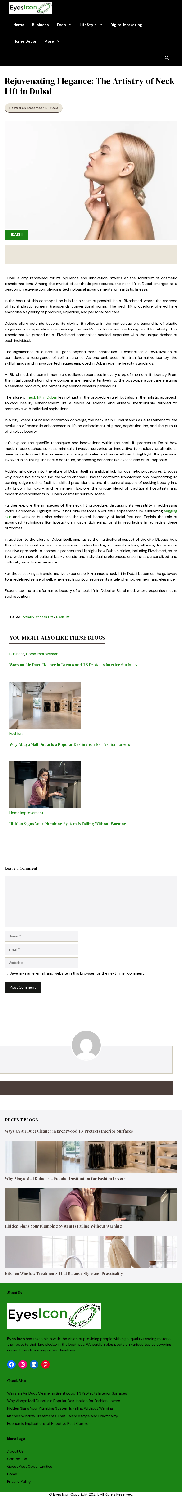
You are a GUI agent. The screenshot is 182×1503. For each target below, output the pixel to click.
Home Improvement (43, 653)
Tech (61, 24)
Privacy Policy (19, 1481)
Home (18, 24)
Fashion (16, 733)
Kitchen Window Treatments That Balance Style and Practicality (64, 1273)
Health (16, 234)
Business (40, 24)
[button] (167, 58)
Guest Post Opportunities (29, 1466)
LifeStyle (88, 24)
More (49, 41)
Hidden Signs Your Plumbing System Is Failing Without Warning (67, 824)
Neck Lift (63, 617)
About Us (15, 1451)
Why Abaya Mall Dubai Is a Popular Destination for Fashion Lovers (69, 744)
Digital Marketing (126, 24)
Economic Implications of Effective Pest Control (48, 1423)
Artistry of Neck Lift (38, 617)
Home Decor (25, 41)
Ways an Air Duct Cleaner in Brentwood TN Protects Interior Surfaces (73, 665)
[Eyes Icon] (30, 8)
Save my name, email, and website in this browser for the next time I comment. (77, 973)
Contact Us (17, 1458)
